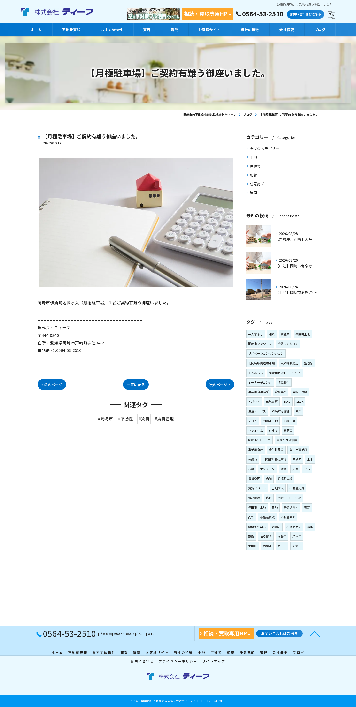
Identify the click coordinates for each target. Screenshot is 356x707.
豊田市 (282, 546)
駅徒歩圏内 (291, 507)
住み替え (266, 536)
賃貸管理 (254, 478)
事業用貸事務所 (258, 392)
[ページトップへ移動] (315, 633)
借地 (269, 498)
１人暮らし (255, 373)
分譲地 (252, 459)
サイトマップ (213, 661)
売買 (295, 469)
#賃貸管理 (164, 419)
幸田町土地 (302, 334)
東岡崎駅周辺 (289, 363)
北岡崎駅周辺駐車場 (261, 363)
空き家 (308, 363)
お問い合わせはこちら (306, 14)
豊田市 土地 (257, 507)
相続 (253, 175)
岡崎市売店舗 (280, 411)
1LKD (287, 401)
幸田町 (252, 546)
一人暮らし (255, 334)
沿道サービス (257, 411)
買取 (310, 527)
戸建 (251, 469)
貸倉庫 (285, 334)
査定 (307, 507)
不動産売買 (296, 488)
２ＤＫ (252, 421)
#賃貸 (144, 419)
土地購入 (278, 488)
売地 (275, 507)
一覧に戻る (136, 384)
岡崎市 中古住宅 (290, 498)
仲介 (298, 411)
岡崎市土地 (270, 421)
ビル (307, 469)
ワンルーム (255, 430)
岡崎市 (276, 527)
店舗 (269, 478)
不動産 (297, 459)
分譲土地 (289, 421)
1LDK (299, 401)
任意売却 (257, 183)
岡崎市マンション (260, 344)
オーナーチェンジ (260, 382)
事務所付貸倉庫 (287, 440)
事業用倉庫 (255, 449)
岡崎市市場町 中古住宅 (285, 373)
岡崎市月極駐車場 (275, 459)
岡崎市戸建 (300, 392)
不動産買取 (267, 517)
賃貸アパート (257, 488)
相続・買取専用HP (205, 13)
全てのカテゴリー (264, 148)
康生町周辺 (276, 449)
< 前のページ (51, 384)
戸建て (255, 166)
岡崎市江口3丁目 (259, 440)
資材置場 (254, 498)
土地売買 (272, 401)
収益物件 (284, 382)
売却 (251, 517)
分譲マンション (288, 344)
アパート (254, 401)
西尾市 (267, 546)
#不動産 (125, 419)
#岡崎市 (105, 419)
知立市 (296, 536)
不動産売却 (293, 527)
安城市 (296, 546)
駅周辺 (288, 430)
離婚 (251, 536)
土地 (253, 157)
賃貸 (283, 469)
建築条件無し (257, 527)
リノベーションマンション (266, 353)
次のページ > (220, 384)
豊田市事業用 (298, 449)
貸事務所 (281, 392)
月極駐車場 (285, 478)
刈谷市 (282, 536)
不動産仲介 (288, 517)
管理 (253, 192)
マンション (267, 469)
